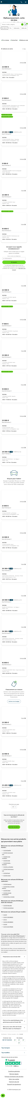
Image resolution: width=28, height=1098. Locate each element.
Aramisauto (4, 1034)
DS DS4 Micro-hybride (8, 897)
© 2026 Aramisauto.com (14, 1089)
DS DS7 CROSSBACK (8, 917)
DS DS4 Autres (6, 875)
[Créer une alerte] (3, 1095)
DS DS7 (5, 915)
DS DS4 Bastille (7, 850)
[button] (6, 28)
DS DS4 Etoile (6, 860)
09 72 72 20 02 (7, 1040)
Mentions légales (14, 1074)
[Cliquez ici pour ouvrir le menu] (25, 2)
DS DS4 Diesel (6, 890)
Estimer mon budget (14, 701)
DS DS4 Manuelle (7, 905)
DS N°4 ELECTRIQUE (8, 926)
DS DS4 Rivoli (6, 873)
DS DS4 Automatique (8, 908)
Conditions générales (14, 1071)
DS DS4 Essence (7, 884)
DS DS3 (5, 924)
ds (17, 1034)
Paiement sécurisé (14, 1082)
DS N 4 (5, 919)
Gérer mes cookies (14, 1079)
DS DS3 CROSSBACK (8, 922)
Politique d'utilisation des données (14, 1076)
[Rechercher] (22, 24)
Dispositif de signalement (14, 1084)
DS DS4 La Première (8, 867)
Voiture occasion (12, 1034)
